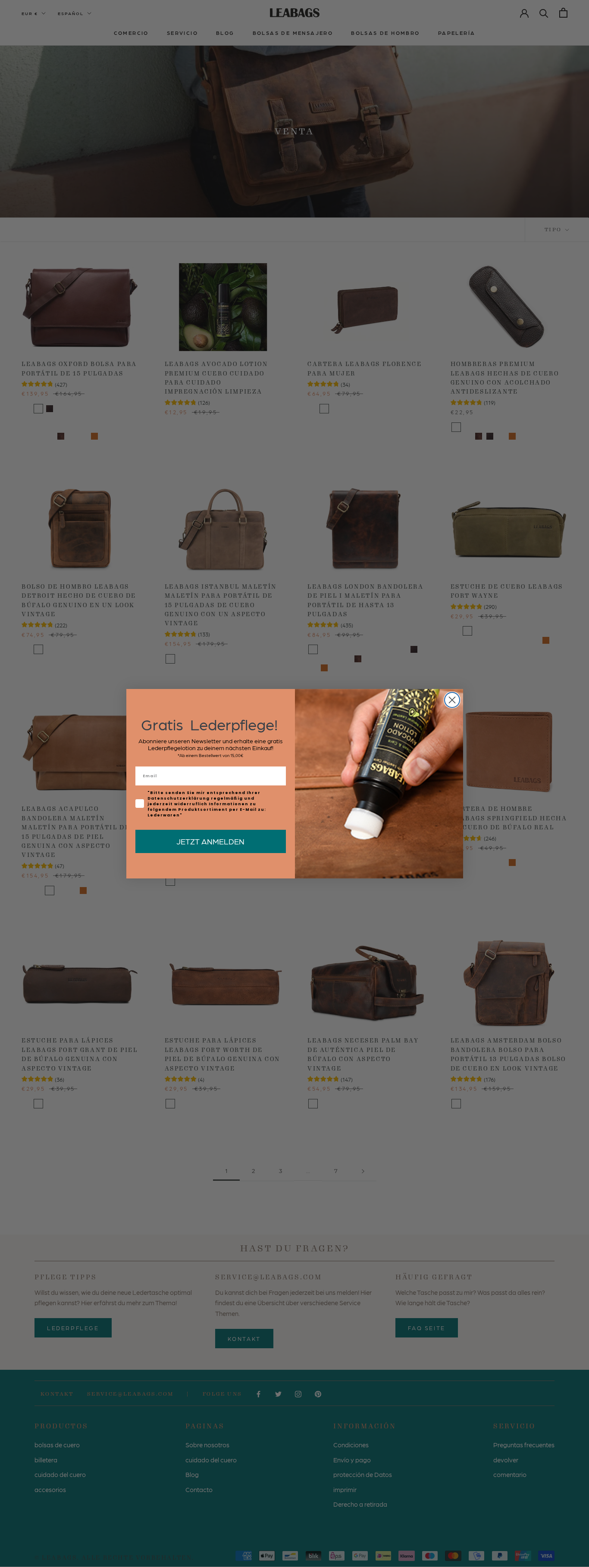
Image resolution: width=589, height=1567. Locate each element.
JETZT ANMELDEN (210, 841)
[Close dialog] (452, 699)
